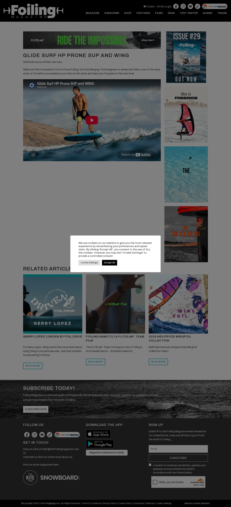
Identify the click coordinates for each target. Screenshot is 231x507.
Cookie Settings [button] (89, 262)
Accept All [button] (109, 262)
